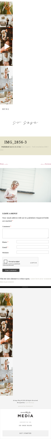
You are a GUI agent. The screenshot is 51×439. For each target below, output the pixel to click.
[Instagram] (10, 11)
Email (5, 247)
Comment (6, 226)
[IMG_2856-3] (25, 185)
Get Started (25, 433)
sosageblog (6, 3)
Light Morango (29, 402)
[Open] (6, 7)
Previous (45, 164)
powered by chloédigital (25, 406)
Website (5, 253)
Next (4, 164)
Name (5, 242)
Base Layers (26, 147)
